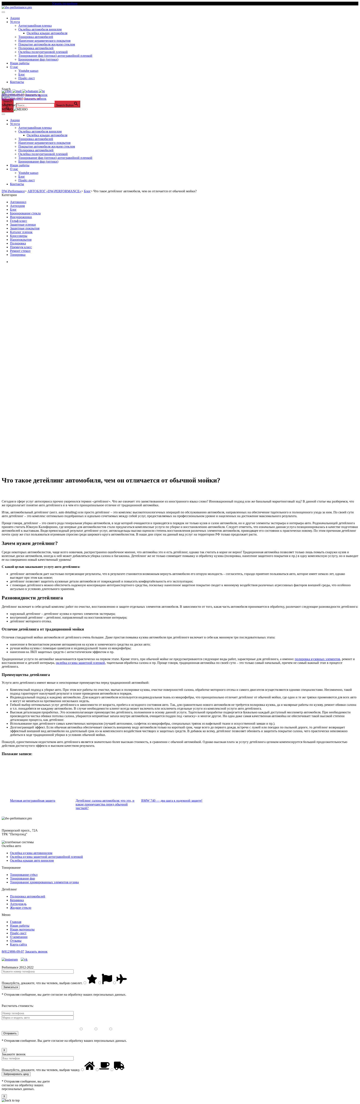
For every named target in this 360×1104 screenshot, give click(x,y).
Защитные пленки (23, 224)
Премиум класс (21, 247)
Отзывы (15, 940)
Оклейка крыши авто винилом (32, 860)
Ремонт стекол (20, 251)
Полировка (18, 243)
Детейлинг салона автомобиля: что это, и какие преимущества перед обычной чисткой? (105, 804)
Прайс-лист (26, 78)
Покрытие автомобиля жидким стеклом (46, 44)
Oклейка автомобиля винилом (40, 29)
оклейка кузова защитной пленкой (80, 663)
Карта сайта (18, 944)
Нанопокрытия (20, 239)
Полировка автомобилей (36, 48)
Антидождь (18, 904)
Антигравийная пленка (35, 25)
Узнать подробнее (65, 3)
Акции (15, 18)
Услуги (15, 22)
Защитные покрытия (24, 228)
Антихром (17, 206)
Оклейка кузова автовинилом (31, 853)
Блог (21, 74)
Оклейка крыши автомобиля (47, 33)
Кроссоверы (18, 236)
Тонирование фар (22, 878)
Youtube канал (28, 70)
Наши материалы (22, 929)
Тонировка (17, 254)
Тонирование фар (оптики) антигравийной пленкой (55, 55)
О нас (14, 67)
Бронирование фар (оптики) (38, 59)
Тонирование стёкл (24, 874)
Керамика (17, 900)
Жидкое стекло (20, 907)
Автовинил (18, 202)
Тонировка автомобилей (35, 37)
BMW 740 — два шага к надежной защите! (171, 800)
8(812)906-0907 (12, 98)
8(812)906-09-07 (13, 95)
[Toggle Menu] (3, 12)
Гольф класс (18, 221)
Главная (15, 922)
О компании (19, 937)
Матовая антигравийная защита (32, 800)
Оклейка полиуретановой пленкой (43, 52)
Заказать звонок (36, 95)
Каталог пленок (21, 232)
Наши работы (19, 63)
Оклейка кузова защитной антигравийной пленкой (46, 856)
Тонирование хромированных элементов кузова (44, 882)
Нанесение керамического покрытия (44, 40)
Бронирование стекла (25, 213)
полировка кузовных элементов (317, 659)
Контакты (17, 82)
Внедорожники (21, 217)
